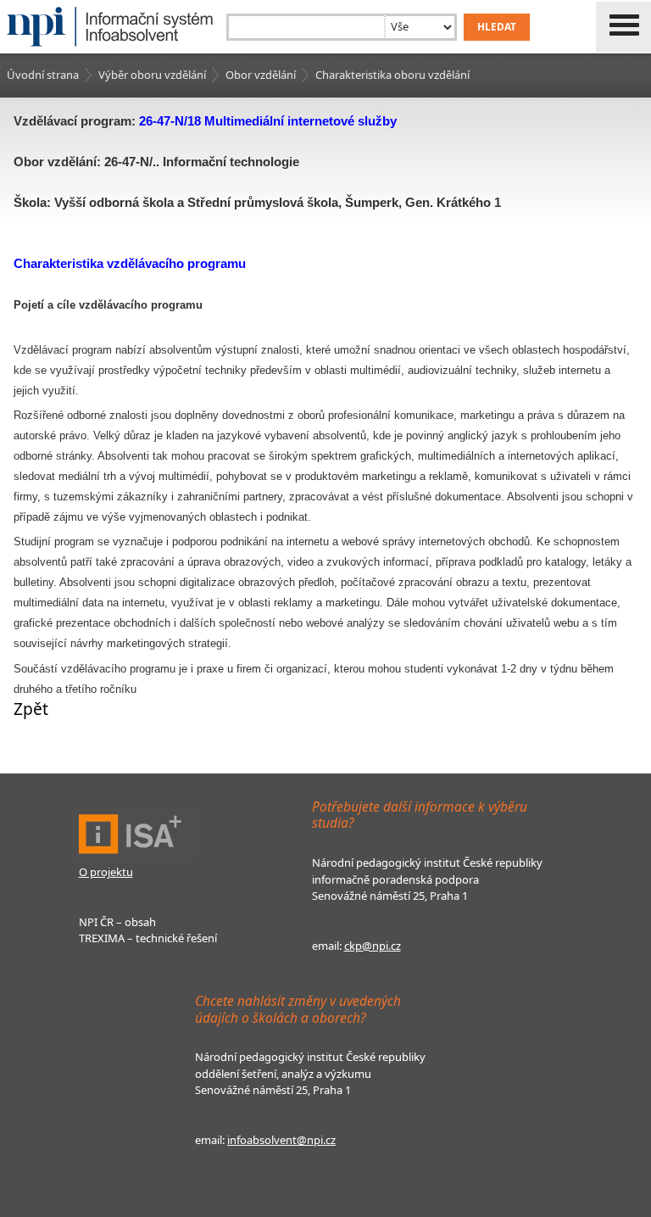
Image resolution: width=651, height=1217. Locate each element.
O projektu (106, 871)
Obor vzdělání (260, 74)
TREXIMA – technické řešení (148, 938)
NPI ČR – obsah (117, 921)
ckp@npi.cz (372, 945)
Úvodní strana (43, 74)
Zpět (31, 708)
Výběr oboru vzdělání (152, 74)
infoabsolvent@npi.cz (281, 1139)
